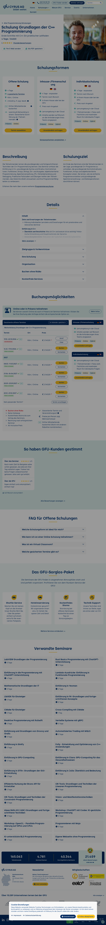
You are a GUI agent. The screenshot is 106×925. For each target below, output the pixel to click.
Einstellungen (68, 916)
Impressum (17, 915)
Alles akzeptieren (87, 916)
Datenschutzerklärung (33, 915)
